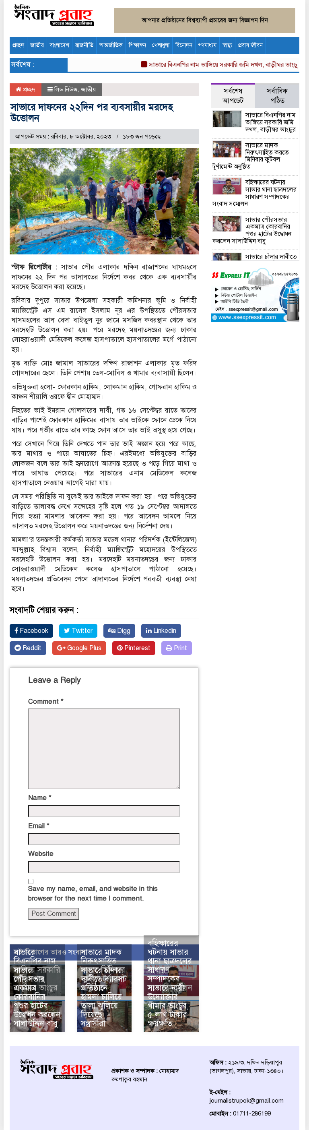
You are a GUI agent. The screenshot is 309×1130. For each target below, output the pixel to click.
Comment (46, 701)
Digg (122, 631)
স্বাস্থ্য (227, 45)
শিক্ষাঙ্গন (137, 45)
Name (40, 797)
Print (179, 648)
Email (38, 826)
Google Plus (83, 648)
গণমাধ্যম (207, 45)
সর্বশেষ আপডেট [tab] (232, 96)
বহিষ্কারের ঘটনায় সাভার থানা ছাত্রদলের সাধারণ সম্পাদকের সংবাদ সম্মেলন (170, 965)
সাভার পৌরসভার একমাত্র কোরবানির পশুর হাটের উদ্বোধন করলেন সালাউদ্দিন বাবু (37, 997)
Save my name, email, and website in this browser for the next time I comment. (93, 893)
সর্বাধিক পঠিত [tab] (277, 96)
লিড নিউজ (66, 89)
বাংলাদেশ (59, 45)
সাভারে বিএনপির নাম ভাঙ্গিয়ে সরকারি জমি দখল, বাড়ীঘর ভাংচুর (214, 65)
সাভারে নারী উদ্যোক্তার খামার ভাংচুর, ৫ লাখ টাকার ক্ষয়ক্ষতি (168, 1006)
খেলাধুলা (160, 45)
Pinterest (136, 648)
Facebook (33, 631)
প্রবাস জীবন (250, 45)
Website (41, 853)
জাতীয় (37, 45)
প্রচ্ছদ (18, 45)
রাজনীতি (84, 45)
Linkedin (164, 631)
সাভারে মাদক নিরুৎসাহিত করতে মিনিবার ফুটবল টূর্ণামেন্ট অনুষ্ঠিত (250, 156)
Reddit (31, 648)
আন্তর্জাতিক (111, 45)
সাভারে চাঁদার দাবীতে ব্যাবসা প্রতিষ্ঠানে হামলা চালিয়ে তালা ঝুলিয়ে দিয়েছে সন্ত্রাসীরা (103, 997)
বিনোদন (183, 45)
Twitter (81, 631)
